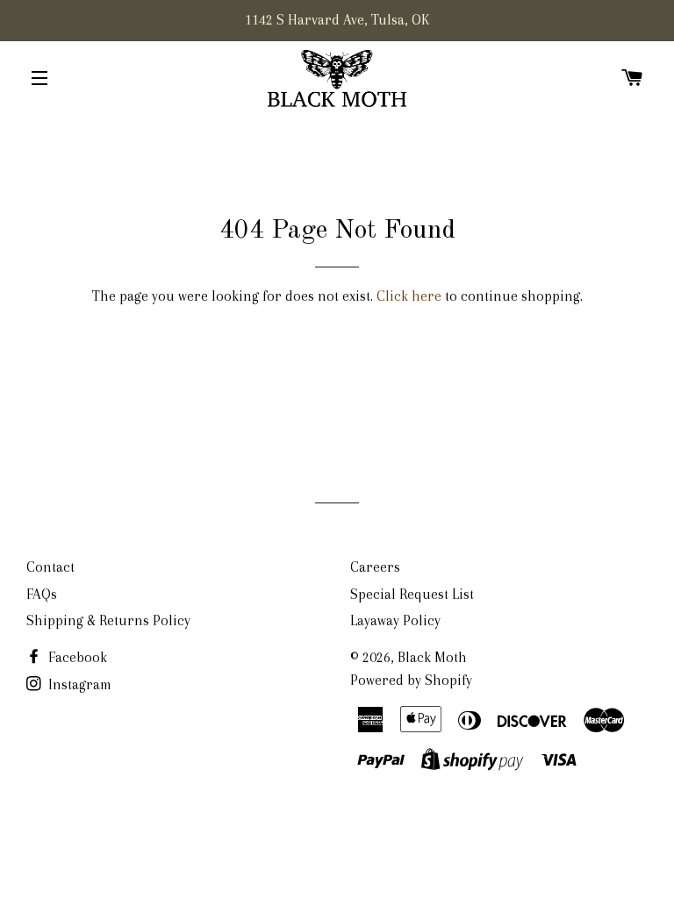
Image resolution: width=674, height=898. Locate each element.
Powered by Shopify (411, 680)
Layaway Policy (395, 620)
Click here (408, 296)
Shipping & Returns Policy (108, 620)
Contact (50, 567)
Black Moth (432, 657)
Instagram (78, 684)
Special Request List (412, 594)
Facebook (76, 657)
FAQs (41, 594)
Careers (375, 567)
